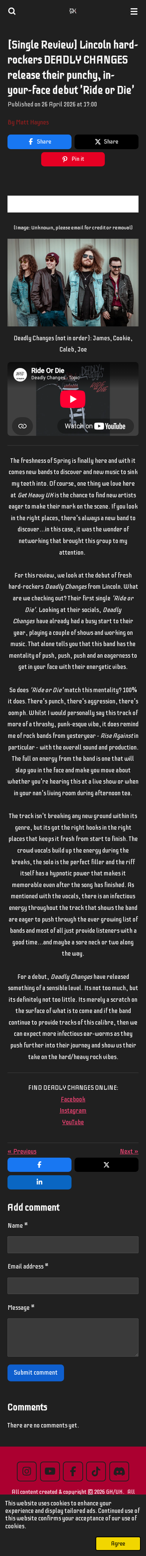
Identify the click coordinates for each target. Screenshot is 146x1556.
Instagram (73, 1111)
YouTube (73, 1122)
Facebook (73, 1099)
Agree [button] (118, 1543)
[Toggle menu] (134, 11)
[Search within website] (12, 11)
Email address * (28, 1266)
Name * (17, 1226)
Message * (21, 1308)
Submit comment (36, 1372)
